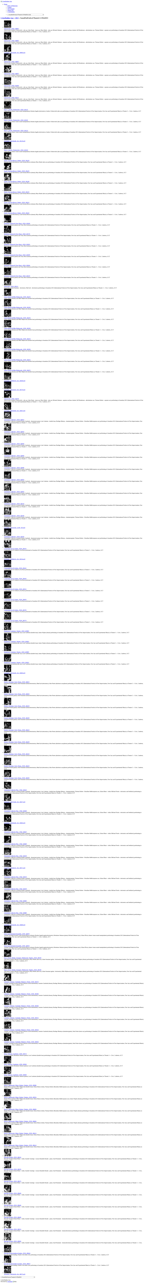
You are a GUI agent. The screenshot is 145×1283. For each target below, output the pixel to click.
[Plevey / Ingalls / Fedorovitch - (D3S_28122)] (7, 129)
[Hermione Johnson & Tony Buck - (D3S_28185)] (7, 243)
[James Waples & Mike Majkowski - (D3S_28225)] (7, 295)
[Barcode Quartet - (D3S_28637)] (7, 1179)
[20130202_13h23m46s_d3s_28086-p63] (7, 51)
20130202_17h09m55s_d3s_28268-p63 (14, 380)
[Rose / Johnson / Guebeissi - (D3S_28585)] (7, 1073)
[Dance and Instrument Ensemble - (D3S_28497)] (7, 932)
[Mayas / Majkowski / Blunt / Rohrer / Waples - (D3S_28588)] (7, 1083)
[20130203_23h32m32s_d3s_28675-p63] (7, 1272)
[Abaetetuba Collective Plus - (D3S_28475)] (7, 875)
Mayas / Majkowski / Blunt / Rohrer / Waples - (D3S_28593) (20, 1097)
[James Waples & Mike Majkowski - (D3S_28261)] (7, 358)
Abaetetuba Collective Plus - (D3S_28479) (15, 889)
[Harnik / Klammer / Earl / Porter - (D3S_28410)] (7, 704)
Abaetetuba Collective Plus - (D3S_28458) (15, 811)
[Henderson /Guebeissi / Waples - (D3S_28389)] (7, 650)
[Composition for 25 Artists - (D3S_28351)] (7, 587)
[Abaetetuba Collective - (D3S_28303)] (7, 478)
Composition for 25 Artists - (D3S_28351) (15, 589)
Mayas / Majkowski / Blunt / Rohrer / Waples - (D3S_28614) (20, 1145)
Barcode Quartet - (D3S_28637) (12, 1181)
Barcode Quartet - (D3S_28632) (12, 1157)
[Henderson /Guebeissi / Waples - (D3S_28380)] (7, 629)
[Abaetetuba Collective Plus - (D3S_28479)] (7, 887)
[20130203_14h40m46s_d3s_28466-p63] (7, 821)
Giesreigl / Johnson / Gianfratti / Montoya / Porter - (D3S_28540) (21, 994)
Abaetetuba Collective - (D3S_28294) (14, 443)
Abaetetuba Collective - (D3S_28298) (14, 467)
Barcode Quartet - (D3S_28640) (12, 1193)
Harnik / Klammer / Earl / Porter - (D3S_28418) (16, 718)
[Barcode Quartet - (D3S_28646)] (7, 1203)
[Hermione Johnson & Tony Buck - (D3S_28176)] (7, 232)
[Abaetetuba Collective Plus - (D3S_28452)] (7, 788)
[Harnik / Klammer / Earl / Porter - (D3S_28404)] (7, 692)
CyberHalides (11, 12)
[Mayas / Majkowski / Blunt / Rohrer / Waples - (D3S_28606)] (7, 1119)
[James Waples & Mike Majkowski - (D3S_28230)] (7, 306)
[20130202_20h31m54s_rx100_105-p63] (7, 526)
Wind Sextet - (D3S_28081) (11, 28)
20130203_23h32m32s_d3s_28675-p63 (14, 1274)
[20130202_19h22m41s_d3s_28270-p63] (7, 388)
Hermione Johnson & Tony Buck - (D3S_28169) (17, 223)
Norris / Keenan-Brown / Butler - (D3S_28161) (16, 202)
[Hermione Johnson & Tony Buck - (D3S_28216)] (7, 274)
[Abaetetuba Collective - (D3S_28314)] (7, 502)
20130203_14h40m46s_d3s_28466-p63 (14, 823)
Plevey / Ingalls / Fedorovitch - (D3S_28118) (16, 120)
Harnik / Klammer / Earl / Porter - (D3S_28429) (16, 742)
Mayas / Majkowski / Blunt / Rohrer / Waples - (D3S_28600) (20, 1109)
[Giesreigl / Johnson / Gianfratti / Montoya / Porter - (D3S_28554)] (7, 1028)
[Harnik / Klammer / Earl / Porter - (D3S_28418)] (7, 716)
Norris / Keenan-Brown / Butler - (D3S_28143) (16, 160)
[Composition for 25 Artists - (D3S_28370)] (7, 608)
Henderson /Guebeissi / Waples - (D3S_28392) (16, 662)
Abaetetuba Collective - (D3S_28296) (14, 455)
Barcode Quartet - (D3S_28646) (12, 1205)
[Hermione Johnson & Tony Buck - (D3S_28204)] (7, 264)
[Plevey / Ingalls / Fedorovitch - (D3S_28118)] (7, 118)
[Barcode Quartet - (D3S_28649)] (7, 1215)
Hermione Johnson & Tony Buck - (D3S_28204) (17, 265)
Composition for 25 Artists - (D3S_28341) (15, 568)
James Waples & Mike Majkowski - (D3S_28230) (17, 307)
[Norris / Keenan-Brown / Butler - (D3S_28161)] (7, 201)
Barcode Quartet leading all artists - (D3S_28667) (17, 1263)
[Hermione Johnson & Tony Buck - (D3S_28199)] (7, 253)
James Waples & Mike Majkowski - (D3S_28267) (17, 370)
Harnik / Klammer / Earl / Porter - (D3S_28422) (16, 730)
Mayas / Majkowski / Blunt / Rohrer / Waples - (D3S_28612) (20, 1133)
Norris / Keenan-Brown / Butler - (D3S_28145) (16, 171)
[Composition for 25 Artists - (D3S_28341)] (7, 566)
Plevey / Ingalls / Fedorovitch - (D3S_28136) (16, 150)
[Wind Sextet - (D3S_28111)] (7, 96)
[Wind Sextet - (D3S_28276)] (7, 397)
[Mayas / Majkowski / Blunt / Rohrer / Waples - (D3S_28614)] (7, 1143)
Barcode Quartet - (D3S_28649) (12, 1217)
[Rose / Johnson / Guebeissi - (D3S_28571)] (7, 1052)
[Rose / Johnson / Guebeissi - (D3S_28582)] (7, 1063)
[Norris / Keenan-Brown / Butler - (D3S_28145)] (7, 169)
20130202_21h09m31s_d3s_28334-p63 (14, 559)
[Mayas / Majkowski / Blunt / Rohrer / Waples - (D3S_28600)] (7, 1107)
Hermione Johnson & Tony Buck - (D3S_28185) (17, 244)
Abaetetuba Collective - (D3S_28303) (14, 479)
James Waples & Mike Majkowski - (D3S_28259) (17, 349)
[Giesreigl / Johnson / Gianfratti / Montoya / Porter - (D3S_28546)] (7, 1004)
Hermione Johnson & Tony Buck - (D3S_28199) (17, 255)
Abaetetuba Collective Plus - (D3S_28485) (15, 901)
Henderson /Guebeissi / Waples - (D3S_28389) (16, 652)
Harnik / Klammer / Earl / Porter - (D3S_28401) (16, 682)
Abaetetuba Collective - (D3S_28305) (14, 491)
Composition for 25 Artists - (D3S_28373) (15, 620)
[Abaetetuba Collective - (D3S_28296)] (7, 454)
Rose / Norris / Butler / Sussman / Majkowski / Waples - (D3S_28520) (22, 958)
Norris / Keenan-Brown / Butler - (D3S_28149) (16, 181)
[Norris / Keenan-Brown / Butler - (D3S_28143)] (7, 159)
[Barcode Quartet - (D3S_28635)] (7, 1167)
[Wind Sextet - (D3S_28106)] (7, 84)
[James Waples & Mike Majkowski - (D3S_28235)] (7, 316)
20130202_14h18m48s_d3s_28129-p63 (14, 141)
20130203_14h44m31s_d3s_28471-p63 (14, 868)
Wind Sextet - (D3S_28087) (11, 61)
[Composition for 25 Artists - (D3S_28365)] (7, 598)
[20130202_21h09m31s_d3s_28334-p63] (7, 557)
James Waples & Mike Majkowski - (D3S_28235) (17, 318)
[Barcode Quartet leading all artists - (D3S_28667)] (7, 1262)
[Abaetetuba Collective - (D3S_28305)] (7, 490)
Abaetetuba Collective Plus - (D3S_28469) (15, 844)
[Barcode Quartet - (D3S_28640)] (7, 1191)
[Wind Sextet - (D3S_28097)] (7, 72)
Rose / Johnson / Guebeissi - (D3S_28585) (15, 1075)
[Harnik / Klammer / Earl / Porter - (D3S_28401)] (7, 680)
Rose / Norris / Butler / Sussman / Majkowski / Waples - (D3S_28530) (22, 970)
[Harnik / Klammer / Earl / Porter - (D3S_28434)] (7, 752)
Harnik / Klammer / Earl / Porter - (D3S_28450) (16, 778)
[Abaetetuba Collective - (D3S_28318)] (7, 514)
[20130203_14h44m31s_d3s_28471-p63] (7, 866)
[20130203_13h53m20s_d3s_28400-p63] (7, 671)
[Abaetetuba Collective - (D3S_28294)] (7, 442)
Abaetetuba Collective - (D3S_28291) (14, 419)
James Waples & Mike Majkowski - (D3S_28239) (17, 328)
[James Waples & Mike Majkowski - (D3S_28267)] (7, 368)
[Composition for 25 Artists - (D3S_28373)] (7, 619)
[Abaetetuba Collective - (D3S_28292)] (7, 430)
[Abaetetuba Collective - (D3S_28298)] (7, 466)
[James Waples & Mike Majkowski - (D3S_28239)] (7, 327)
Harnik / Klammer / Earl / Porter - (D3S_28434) (16, 754)
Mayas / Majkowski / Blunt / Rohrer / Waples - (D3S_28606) (20, 1121)
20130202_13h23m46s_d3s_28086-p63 (14, 52)
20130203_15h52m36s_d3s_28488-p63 (14, 925)
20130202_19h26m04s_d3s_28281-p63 (14, 410)
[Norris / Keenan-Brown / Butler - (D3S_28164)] (7, 211)
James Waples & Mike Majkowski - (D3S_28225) (17, 297)
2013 (17, 18)
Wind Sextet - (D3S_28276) (11, 398)
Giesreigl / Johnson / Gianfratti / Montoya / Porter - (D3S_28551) (21, 1018)
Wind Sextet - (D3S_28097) (11, 73)
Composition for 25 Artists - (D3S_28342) (15, 578)
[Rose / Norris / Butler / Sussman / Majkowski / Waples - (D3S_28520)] (7, 956)
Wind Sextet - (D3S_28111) (11, 97)
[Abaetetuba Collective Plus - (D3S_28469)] (7, 842)
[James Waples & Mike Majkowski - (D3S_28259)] (7, 348)
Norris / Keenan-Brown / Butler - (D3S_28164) (16, 213)
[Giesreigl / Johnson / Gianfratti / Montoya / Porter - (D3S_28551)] (7, 1016)
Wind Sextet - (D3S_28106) (11, 85)
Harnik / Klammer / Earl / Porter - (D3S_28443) (16, 766)
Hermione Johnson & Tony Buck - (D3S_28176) (17, 234)
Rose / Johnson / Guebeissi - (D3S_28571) (15, 1054)
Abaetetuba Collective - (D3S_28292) (14, 431)
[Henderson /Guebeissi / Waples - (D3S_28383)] (7, 640)
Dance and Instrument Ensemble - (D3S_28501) (17, 946)
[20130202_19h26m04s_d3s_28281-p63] (7, 409)
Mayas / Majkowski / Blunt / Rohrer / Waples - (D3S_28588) (20, 1085)
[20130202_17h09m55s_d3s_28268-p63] (7, 379)
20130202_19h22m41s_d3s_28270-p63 (14, 389)
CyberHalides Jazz (7, 18)
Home (5, 4)
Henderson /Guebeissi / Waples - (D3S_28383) (16, 641)
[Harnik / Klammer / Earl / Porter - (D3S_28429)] (7, 740)
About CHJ (10, 10)
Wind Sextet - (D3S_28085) (11, 40)
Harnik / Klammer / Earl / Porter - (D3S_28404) (16, 694)
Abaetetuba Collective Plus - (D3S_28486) (15, 913)
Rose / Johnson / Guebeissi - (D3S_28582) (15, 1064)
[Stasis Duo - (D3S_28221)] (7, 285)
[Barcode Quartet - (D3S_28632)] (7, 1155)
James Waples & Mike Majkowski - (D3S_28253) (17, 339)
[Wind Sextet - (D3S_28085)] (7, 39)
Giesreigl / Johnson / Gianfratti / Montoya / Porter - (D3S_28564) (21, 1042)
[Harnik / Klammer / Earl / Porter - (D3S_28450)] (7, 776)
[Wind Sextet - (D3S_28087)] (7, 60)
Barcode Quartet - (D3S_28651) (12, 1229)
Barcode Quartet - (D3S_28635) (12, 1169)
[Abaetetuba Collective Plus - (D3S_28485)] (7, 899)
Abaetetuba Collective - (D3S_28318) (14, 515)
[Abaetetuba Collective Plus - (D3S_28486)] (7, 911)
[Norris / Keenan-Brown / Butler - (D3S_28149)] (7, 180)
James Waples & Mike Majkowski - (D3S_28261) (17, 360)
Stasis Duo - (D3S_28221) (11, 286)
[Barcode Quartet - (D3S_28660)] (7, 1239)
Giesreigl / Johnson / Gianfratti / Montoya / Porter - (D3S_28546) (21, 1006)
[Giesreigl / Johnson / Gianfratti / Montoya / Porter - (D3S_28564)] (7, 1040)
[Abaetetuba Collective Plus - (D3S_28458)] (7, 809)
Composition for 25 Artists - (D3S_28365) (15, 599)
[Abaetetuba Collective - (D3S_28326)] (7, 535)
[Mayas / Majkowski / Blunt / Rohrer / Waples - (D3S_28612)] (7, 1131)
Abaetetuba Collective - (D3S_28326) (14, 536)
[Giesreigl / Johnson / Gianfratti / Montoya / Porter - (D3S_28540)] (7, 992)
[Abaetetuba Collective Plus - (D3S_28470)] (7, 854)
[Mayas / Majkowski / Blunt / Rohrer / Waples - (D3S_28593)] (7, 1095)
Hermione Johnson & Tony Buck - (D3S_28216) (17, 276)
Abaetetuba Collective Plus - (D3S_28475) (15, 877)
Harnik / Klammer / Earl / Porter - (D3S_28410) (16, 706)
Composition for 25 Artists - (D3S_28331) (15, 548)
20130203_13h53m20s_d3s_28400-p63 (14, 673)
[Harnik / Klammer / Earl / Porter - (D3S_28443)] (7, 764)
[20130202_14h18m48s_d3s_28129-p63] (7, 139)
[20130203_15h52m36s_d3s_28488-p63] (7, 923)
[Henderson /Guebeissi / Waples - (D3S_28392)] (7, 661)
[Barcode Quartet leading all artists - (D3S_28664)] (7, 1251)
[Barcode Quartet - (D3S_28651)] (7, 1227)
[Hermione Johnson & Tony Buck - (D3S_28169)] (7, 222)
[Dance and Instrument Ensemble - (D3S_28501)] (7, 944)
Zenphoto (10, 1281)
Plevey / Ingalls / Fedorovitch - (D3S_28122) (16, 130)
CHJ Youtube (11, 8)
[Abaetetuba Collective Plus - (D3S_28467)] (7, 830)
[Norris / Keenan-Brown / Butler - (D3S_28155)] (7, 190)
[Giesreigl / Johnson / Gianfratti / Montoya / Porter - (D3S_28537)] (7, 980)
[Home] (6, 1)
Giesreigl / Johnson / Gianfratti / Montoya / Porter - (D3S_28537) (21, 982)
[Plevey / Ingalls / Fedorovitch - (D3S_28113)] (7, 108)
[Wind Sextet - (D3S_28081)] (7, 27)
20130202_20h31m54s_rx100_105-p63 (14, 527)
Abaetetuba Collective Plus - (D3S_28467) (15, 832)
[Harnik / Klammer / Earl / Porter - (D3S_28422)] (7, 728)
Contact (9, 7)
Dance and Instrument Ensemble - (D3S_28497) (17, 934)
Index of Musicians (12, 5)
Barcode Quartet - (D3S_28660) (12, 1241)
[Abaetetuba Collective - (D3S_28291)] (7, 418)
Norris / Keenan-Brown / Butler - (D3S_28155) (16, 192)
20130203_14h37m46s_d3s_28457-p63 (14, 802)
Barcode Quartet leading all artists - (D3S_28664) (17, 1253)
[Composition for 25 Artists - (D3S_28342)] (7, 577)
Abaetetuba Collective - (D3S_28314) (14, 503)
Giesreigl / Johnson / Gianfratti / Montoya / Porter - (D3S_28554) (21, 1030)
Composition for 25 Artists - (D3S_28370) (15, 610)
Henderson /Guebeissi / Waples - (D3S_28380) (16, 631)
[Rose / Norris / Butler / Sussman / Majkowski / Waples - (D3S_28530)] (7, 968)
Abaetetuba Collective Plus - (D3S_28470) (15, 856)
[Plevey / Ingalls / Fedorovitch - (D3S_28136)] (7, 148)
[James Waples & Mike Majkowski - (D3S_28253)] (7, 337)
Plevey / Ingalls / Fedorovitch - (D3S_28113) (16, 109)
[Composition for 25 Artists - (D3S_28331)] (7, 547)
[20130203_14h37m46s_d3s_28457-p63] (7, 800)
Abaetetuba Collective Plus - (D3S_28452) (15, 790)
